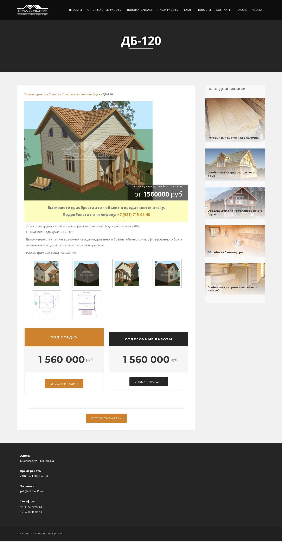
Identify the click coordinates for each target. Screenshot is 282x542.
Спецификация (64, 383)
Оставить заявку (106, 418)
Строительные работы (104, 10)
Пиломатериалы (139, 10)
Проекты (75, 10)
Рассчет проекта (249, 10)
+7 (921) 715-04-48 (133, 214)
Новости (204, 10)
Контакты (223, 10)
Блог (188, 10)
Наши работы (168, 10)
